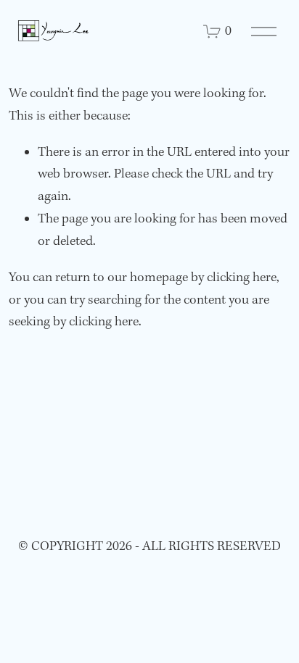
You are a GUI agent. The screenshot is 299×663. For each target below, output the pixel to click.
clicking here (242, 278)
